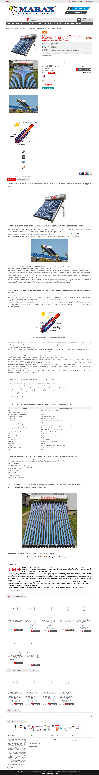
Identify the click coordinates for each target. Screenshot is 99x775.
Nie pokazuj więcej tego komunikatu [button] (50, 773)
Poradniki (74, 739)
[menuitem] (10, 23)
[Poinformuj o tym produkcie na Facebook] (80, 173)
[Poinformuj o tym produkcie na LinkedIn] (88, 173)
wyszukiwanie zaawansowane (33, 20)
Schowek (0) (90, 1)
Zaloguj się (74, 1)
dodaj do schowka (87, 72)
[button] (7, 1)
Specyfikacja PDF (26, 176)
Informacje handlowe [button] (13, 590)
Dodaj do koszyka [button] (85, 69)
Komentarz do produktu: (47, 55)
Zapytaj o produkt (13, 176)
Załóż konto (79, 1)
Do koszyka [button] (19, 629)
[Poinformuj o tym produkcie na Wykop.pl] (91, 173)
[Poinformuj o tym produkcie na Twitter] (83, 173)
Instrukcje (74, 740)
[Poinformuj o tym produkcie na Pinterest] (86, 173)
